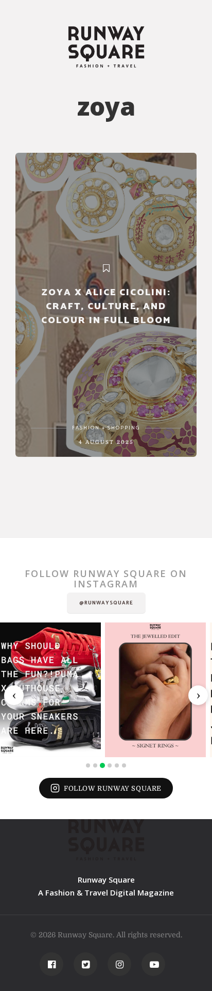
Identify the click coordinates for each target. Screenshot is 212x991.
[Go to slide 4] (110, 765)
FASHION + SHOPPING (106, 428)
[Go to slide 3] (102, 765)
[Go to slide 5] (117, 765)
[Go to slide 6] (124, 765)
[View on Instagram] (50, 689)
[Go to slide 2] (95, 765)
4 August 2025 (106, 442)
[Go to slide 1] (88, 765)
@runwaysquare (106, 603)
